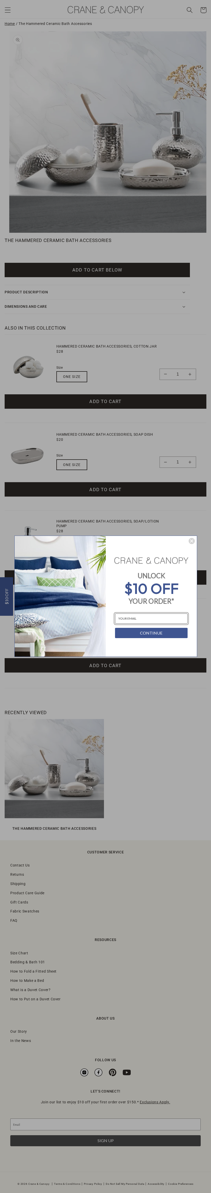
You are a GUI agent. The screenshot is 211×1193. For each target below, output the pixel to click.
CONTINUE (151, 632)
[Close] (192, 541)
